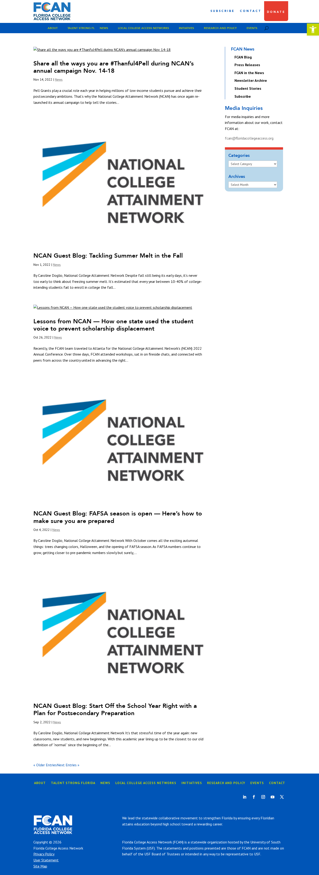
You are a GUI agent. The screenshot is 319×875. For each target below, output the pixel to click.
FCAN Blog (243, 57)
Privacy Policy (43, 854)
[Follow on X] (282, 797)
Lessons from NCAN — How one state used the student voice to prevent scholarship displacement (113, 324)
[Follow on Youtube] (272, 797)
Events (252, 28)
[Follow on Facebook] (254, 797)
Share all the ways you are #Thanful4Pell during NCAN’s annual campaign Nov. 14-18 (113, 67)
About (53, 28)
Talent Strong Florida (73, 783)
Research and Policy (220, 28)
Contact (251, 11)
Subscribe (222, 11)
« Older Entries (45, 765)
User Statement (46, 860)
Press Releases (247, 64)
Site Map (40, 866)
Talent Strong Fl (81, 28)
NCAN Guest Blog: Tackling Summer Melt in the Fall (108, 255)
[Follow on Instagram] (263, 797)
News (104, 28)
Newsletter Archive (250, 80)
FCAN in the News (249, 72)
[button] (313, 29)
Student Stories (247, 88)
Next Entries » (68, 765)
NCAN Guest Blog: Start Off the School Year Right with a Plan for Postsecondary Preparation (115, 709)
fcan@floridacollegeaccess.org (249, 138)
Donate (276, 12)
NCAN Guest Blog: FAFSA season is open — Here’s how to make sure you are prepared (117, 517)
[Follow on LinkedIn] (244, 797)
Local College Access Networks (143, 28)
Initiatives (186, 28)
